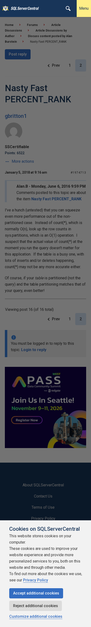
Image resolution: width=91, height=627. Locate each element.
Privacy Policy (35, 580)
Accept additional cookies (36, 593)
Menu (84, 8)
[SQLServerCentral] (4, 8)
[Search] (68, 8)
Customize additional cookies (35, 616)
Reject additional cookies (35, 605)
